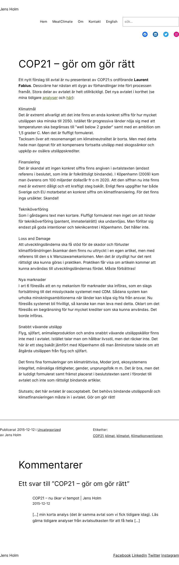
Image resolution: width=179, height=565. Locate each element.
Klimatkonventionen (147, 436)
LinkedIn (139, 555)
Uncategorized (49, 430)
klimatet (123, 436)
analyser (50, 97)
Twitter (154, 555)
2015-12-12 (41, 503)
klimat (110, 436)
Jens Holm (9, 9)
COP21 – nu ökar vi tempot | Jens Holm (67, 498)
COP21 (98, 436)
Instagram (170, 555)
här (69, 97)
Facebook (122, 555)
